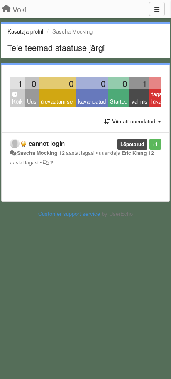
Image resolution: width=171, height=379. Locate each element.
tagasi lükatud (160, 98)
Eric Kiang (134, 153)
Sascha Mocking (37, 153)
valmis (139, 101)
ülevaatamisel (57, 101)
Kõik (17, 101)
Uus (32, 101)
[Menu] (157, 9)
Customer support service (69, 213)
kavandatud (92, 101)
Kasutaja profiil (25, 31)
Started (118, 101)
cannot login (47, 143)
